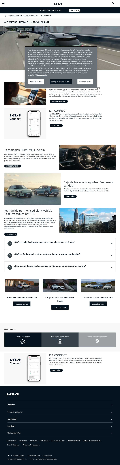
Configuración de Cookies (61, 82)
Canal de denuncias (13, 445)
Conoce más (69, 196)
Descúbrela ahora (58, 101)
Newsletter (23, 440)
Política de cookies (74, 440)
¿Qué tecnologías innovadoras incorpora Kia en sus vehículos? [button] (44, 242)
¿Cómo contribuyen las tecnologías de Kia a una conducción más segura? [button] (50, 266)
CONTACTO (73, 10)
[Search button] (113, 3)
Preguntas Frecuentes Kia (31, 445)
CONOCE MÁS (55, 125)
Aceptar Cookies (36, 82)
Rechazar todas (85, 82)
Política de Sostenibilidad (92, 440)
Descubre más (22, 304)
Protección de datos (57, 440)
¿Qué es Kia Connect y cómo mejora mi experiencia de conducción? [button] (47, 254)
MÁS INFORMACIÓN (12, 166)
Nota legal (44, 440)
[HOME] (6, 15)
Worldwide (33, 440)
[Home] (9, 455)
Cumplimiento (11, 440)
